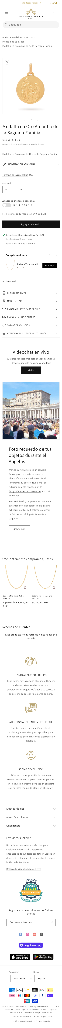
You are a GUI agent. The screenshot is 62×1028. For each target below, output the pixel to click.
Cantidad (6, 183)
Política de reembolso (22, 1016)
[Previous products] (49, 255)
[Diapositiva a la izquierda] (24, 119)
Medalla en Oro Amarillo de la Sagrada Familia (27, 45)
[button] (6, 13)
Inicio (5, 37)
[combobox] (31, 24)
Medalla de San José (13, 41)
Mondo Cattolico (16, 1006)
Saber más (19, 528)
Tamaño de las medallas (15, 175)
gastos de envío (11, 144)
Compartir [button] (11, 281)
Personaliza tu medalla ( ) (26, 213)
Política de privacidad (43, 1016)
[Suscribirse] (51, 922)
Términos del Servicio (24, 1021)
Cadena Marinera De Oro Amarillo (13, 597)
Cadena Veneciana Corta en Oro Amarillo (29, 264)
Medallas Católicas (22, 37)
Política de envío (43, 1021)
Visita (31, 370)
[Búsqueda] (6, 24)
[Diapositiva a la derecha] (37, 119)
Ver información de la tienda (20, 243)
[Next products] (56, 255)
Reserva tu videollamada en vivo (23, 868)
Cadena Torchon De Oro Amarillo (42, 597)
